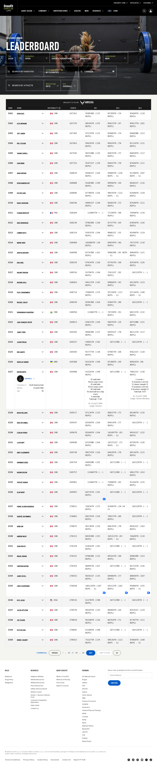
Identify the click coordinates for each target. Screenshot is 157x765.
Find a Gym (60, 683)
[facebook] (129, 760)
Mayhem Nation (87, 726)
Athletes (77, 11)
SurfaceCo (86, 707)
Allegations (9, 683)
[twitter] (133, 760)
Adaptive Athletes (37, 676)
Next (90, 653)
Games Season (26, 11)
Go (117, 653)
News (87, 11)
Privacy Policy (28, 760)
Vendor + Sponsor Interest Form (40, 696)
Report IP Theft (79, 760)
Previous (55, 653)
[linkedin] (146, 760)
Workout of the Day (63, 679)
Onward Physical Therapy (91, 710)
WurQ (84, 723)
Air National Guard (88, 676)
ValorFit (85, 732)
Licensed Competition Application (39, 701)
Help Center (35, 705)
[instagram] (137, 760)
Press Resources (37, 686)
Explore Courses (62, 686)
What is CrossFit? (62, 676)
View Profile (28, 379)
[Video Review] (104, 499)
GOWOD (85, 704)
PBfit (83, 698)
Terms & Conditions (12, 760)
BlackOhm (86, 729)
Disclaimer (55, 760)
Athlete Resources (37, 679)
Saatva (84, 692)
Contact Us (35, 708)
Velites (84, 683)
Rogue (84, 679)
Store (113, 11)
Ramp (84, 720)
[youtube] (142, 760)
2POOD (85, 689)
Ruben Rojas (86, 741)
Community (43, 11)
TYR (83, 735)
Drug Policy (9, 679)
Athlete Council (36, 692)
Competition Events (60, 11)
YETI (83, 686)
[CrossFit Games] (8, 8)
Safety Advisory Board (39, 689)
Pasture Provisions (89, 701)
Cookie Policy (42, 760)
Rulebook (8, 676)
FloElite (84, 738)
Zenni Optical (87, 695)
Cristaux (85, 717)
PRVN (84, 713)
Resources (97, 11)
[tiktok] (151, 760)
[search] (144, 10)
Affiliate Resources (37, 683)
